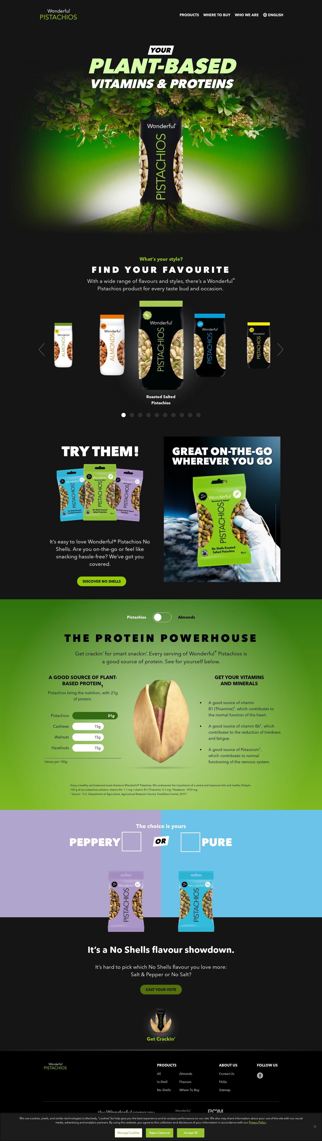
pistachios (136, 617)
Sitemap (224, 1090)
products (189, 15)
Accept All (190, 1132)
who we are (247, 15)
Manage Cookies (128, 1132)
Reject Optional (159, 1132)
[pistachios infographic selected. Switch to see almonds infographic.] (162, 617)
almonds (186, 617)
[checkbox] (131, 841)
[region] (161, 1127)
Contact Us (226, 1074)
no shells (164, 1090)
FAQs (223, 1082)
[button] (42, 349)
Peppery (94, 842)
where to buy (216, 15)
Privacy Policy (257, 1122)
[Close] (315, 1126)
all (159, 1074)
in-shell (162, 1082)
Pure (217, 842)
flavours (185, 1082)
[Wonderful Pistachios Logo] (58, 18)
